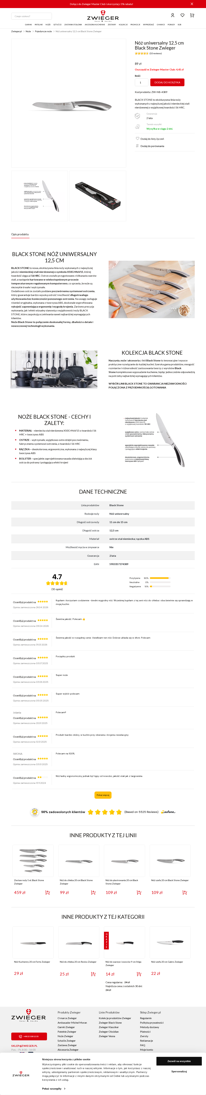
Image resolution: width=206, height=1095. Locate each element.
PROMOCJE (135, 24)
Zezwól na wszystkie (179, 1061)
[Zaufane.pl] (168, 812)
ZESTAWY (112, 24)
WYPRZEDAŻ (148, 24)
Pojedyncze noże (43, 31)
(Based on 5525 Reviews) (141, 812)
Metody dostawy (149, 1027)
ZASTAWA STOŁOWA (73, 24)
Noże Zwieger (65, 1036)
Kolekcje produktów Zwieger (115, 1018)
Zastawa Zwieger (67, 1045)
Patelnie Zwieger (67, 1031)
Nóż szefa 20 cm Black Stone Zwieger (170, 880)
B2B (179, 24)
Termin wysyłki (154, 124)
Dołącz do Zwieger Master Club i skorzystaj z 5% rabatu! (101, 3)
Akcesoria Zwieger (68, 1049)
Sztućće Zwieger (67, 1040)
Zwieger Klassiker (109, 1027)
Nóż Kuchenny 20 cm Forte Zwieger (32, 961)
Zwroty (144, 1036)
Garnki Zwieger (66, 1027)
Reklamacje (146, 1040)
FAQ (142, 1045)
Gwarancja (151, 113)
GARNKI (28, 24)
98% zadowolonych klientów (63, 812)
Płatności (145, 1031)
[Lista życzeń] (182, 15)
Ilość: (138, 75)
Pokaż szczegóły (51, 1088)
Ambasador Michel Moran (72, 1022)
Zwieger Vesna (107, 1036)
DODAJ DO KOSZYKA (167, 82)
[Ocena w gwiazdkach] (105, 812)
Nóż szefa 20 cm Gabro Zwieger (167, 961)
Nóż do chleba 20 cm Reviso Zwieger (78, 961)
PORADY (171, 24)
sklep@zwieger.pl (24, 1045)
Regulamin (146, 1018)
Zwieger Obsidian (109, 1031)
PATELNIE (39, 24)
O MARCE (161, 24)
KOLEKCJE (123, 24)
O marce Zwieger (67, 1018)
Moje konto (146, 1049)
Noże (28, 31)
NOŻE (48, 24)
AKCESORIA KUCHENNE (95, 24)
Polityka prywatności (152, 1022)
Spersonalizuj (179, 1071)
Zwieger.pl (16, 31)
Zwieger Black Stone (110, 1022)
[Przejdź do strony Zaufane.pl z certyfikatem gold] (35, 812)
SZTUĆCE (57, 24)
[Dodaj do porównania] (136, 145)
